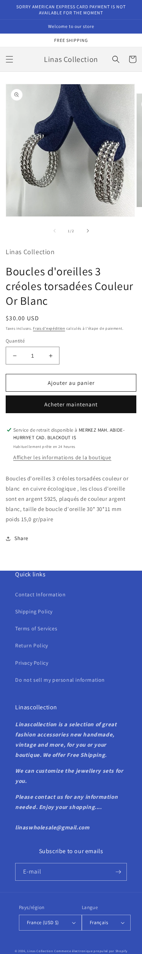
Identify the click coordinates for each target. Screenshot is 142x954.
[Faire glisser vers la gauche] (54, 230)
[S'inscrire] (118, 872)
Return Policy (31, 645)
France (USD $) (43, 922)
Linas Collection (40, 951)
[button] (9, 59)
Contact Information (40, 594)
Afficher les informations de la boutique (62, 457)
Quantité (15, 341)
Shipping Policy (34, 611)
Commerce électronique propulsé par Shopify (90, 951)
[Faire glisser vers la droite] (88, 230)
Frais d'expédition (49, 328)
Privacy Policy (31, 662)
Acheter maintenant (71, 404)
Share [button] (21, 538)
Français (99, 922)
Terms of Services (36, 628)
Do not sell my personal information (60, 679)
